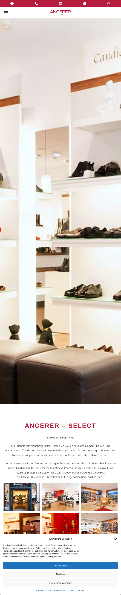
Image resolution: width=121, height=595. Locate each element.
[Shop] (12, 3)
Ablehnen (60, 574)
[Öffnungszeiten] (85, 3)
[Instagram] (109, 3)
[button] (116, 538)
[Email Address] (60, 3)
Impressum (80, 590)
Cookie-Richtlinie (43, 590)
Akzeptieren (60, 565)
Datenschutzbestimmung (63, 590)
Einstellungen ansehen (60, 583)
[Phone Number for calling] (36, 3)
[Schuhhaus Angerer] (60, 12)
